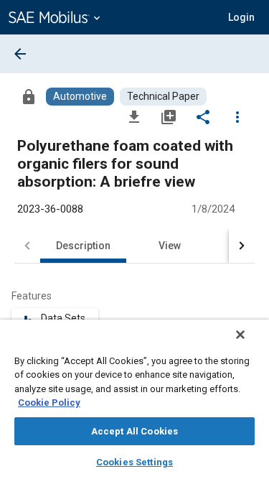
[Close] (240, 334)
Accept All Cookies (134, 431)
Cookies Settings (134, 462)
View (170, 245)
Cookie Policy (49, 402)
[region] (134, 399)
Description (83, 245)
